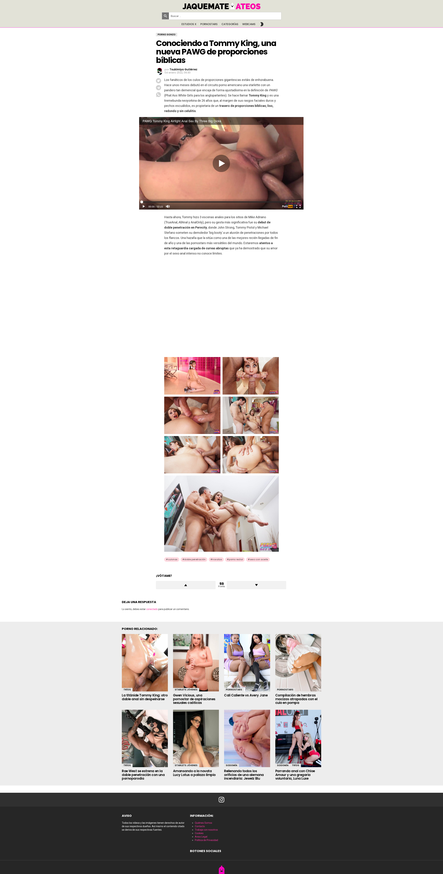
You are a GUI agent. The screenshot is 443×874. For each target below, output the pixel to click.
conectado (152, 609)
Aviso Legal (201, 836)
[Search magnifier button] (165, 15)
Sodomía (231, 765)
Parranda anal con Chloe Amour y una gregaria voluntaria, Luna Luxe (295, 775)
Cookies (199, 833)
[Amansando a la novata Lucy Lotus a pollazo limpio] (196, 738)
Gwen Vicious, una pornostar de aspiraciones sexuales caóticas (194, 699)
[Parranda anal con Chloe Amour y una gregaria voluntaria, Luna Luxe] (298, 738)
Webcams (248, 24)
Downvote (256, 585)
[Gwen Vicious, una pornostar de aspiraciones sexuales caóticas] (196, 662)
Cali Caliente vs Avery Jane (246, 695)
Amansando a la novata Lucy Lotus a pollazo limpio (194, 773)
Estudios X (189, 24)
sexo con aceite (259, 559)
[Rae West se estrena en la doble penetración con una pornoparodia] (145, 738)
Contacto (200, 826)
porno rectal (236, 559)
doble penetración (194, 559)
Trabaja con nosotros (206, 829)
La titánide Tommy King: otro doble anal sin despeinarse (145, 697)
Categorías (230, 24)
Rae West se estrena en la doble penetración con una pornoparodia (143, 775)
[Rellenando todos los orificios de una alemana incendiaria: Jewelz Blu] (247, 738)
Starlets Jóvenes (186, 689)
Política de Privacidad (206, 840)
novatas (217, 559)
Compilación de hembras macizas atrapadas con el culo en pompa (296, 699)
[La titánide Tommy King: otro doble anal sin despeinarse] (145, 662)
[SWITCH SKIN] (262, 24)
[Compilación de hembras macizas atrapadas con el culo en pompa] (298, 662)
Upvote (186, 585)
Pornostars (209, 24)
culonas (173, 559)
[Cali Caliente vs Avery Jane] (247, 662)
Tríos (127, 689)
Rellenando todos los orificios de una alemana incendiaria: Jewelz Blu (244, 775)
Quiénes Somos (203, 822)
